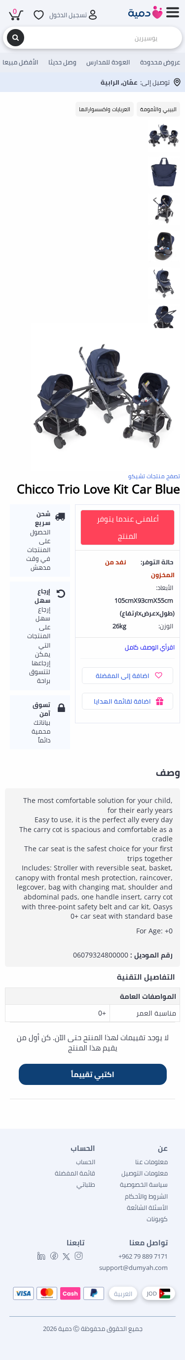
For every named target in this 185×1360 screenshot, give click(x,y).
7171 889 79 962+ (143, 1256)
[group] (164, 135)
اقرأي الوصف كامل (150, 647)
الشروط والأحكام (146, 1196)
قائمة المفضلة (75, 1173)
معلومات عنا (151, 1161)
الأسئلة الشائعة (147, 1207)
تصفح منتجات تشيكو (154, 476)
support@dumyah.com (133, 1267)
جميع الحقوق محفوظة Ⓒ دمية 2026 (93, 1328)
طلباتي (85, 1184)
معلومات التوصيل (144, 1173)
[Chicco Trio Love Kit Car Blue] (105, 397)
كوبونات (157, 1218)
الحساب (85, 1161)
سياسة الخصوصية (144, 1184)
